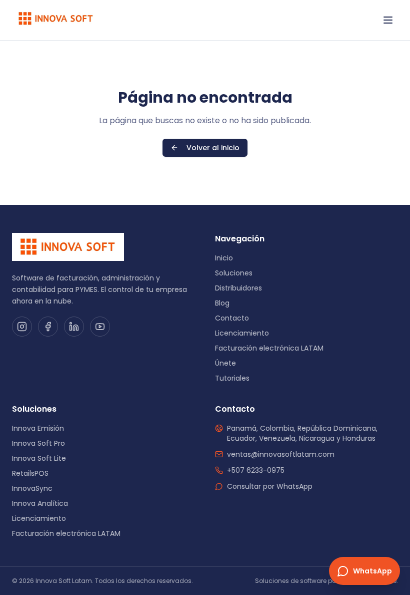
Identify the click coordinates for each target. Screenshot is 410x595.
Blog (222, 303)
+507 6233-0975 (255, 470)
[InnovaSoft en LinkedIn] (74, 327)
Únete (225, 363)
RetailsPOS (30, 473)
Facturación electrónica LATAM (269, 348)
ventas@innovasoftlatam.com (280, 454)
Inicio (224, 258)
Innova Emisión (38, 428)
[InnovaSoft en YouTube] (100, 327)
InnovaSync (32, 488)
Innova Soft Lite (39, 458)
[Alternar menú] (388, 20)
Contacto (232, 318)
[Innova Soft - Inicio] (56, 20)
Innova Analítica (40, 503)
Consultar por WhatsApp (269, 486)
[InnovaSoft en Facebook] (48, 327)
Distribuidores (238, 288)
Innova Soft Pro (38, 443)
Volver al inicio (213, 148)
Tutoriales (232, 378)
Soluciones (233, 273)
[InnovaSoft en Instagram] (22, 327)
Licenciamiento (242, 333)
